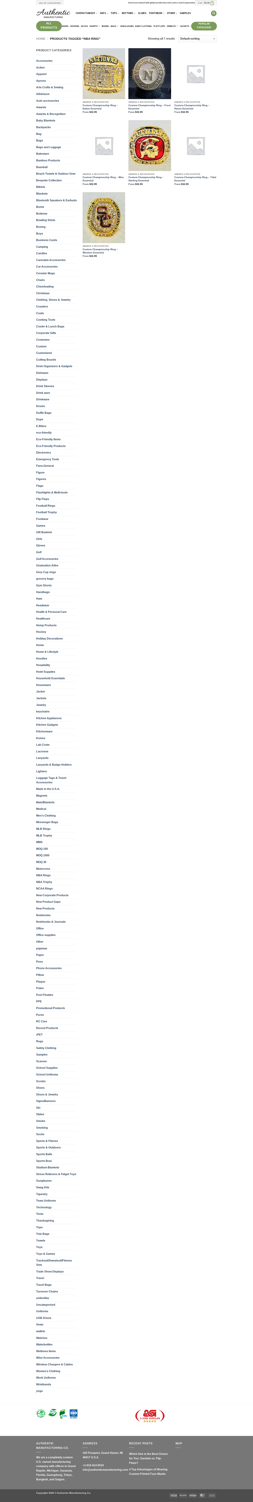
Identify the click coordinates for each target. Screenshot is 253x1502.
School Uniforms (47, 1074)
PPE (39, 1001)
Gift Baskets (44, 532)
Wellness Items (46, 1351)
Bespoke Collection (49, 180)
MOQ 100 (42, 848)
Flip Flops (159, 26)
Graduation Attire (47, 565)
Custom (41, 346)
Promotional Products (50, 1008)
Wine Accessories (48, 1357)
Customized (44, 352)
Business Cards (46, 240)
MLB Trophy (44, 835)
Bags (113, 26)
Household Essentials (50, 678)
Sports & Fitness (47, 1140)
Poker (40, 988)
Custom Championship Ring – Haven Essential (192, 107)
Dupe (39, 419)
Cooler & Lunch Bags (50, 326)
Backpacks (43, 127)
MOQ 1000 (42, 855)
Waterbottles (44, 1344)
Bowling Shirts (45, 220)
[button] (206, 3)
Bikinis (105, 26)
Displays (42, 379)
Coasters (42, 306)
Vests (39, 1324)
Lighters (41, 771)
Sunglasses (127, 26)
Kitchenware (44, 731)
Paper (40, 955)
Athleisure (43, 94)
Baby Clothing (143, 26)
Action (40, 67)
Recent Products (47, 1028)
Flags (39, 485)
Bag (38, 133)
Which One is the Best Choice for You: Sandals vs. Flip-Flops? (148, 1458)
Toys (39, 1247)
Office (40, 928)
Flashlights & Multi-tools (52, 492)
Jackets (184, 26)
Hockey (41, 631)
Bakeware (42, 153)
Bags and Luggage (48, 147)
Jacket (40, 691)
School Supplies (47, 1067)
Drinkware (42, 399)
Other (171, 13)
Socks (84, 26)
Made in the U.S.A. (48, 788)
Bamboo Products (48, 160)
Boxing (41, 226)
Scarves (41, 1061)
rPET (39, 1034)
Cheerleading (45, 286)
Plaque (40, 981)
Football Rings (45, 505)
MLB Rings (43, 828)
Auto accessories (47, 100)
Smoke (40, 1121)
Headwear (42, 605)
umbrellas (42, 1298)
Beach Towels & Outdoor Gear (56, 173)
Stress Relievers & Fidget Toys (56, 1174)
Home (40, 38)
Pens (39, 961)
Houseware (43, 685)
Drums (40, 406)
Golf (38, 552)
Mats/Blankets (45, 802)
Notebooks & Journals (51, 921)
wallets (40, 1331)
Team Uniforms (46, 1200)
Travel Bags (44, 1284)
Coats (40, 313)
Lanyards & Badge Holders (54, 764)
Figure (40, 472)
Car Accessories (47, 266)
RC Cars (41, 1021)
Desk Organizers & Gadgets (54, 366)
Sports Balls (44, 1154)
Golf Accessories (47, 558)
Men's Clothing (46, 815)
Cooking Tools (45, 319)
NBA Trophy (44, 882)
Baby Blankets (45, 120)
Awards (41, 107)
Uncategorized (45, 1304)
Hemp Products (46, 625)
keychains (43, 711)
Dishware (42, 372)
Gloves (40, 545)
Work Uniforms (46, 1377)
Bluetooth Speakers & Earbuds (56, 200)
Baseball (42, 167)
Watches (41, 1337)
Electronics (43, 452)
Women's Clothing (48, 1371)
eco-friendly (44, 432)
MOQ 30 (41, 862)
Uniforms (42, 1311)
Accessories (44, 60)
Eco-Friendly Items (48, 439)
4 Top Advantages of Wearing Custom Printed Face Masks (148, 1471)
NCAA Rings (44, 888)
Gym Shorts (44, 585)
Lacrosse (42, 751)
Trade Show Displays (50, 1271)
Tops (114, 13)
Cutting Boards (46, 359)
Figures (41, 479)
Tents (39, 1213)
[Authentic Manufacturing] (53, 13)
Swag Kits (42, 1187)
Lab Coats (43, 744)
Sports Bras (44, 1160)
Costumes (43, 339)
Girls (39, 538)
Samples (185, 13)
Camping (42, 246)
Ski (38, 1107)
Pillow (40, 974)
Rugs (39, 1041)
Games (40, 525)
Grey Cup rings (46, 572)
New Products (45, 908)
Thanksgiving (45, 1220)
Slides (142, 13)
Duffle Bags (43, 412)
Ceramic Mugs (45, 273)
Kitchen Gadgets (47, 724)
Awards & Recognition (51, 114)
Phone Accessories (49, 968)
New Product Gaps (48, 901)
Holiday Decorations (49, 638)
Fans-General (45, 465)
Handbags (43, 592)
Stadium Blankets (47, 1167)
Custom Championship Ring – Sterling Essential (146, 179)
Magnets (41, 795)
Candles (41, 253)
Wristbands (43, 1384)
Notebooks (43, 915)
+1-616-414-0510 (93, 1465)
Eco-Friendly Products (51, 446)
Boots (40, 206)
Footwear (155, 13)
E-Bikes (41, 426)
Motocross (43, 868)
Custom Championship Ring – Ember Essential (100, 107)
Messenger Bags (47, 822)
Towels (40, 1240)
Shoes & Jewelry (47, 1094)
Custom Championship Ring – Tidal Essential (195, 179)
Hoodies (74, 26)
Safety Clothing (46, 1048)
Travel (40, 1278)
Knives (40, 738)
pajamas (41, 948)
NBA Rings (43, 875)
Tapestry (42, 1194)
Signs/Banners (46, 1101)
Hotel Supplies (45, 671)
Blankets (42, 193)
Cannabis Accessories (51, 260)
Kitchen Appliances (49, 718)
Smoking (42, 1127)
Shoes (65, 26)
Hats (103, 13)
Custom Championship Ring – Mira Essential (103, 179)
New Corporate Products (52, 895)
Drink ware (43, 392)
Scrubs (41, 1081)
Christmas (43, 293)
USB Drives (43, 1318)
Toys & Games (45, 1253)
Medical (41, 808)
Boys (39, 233)
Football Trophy (46, 512)
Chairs (40, 280)
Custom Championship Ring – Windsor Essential (100, 251)
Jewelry (171, 26)
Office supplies (46, 935)
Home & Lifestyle (47, 651)
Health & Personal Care (51, 611)
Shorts (93, 26)
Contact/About (85, 13)
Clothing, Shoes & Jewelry (53, 299)
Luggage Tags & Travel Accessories (51, 780)
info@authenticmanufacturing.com (105, 1469)
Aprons (41, 80)
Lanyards (42, 758)
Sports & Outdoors (48, 1147)
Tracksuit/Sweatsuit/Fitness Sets (54, 1262)
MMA (39, 842)
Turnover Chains (47, 1291)
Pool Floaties (44, 994)
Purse (40, 1014)
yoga (39, 1390)
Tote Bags (42, 1233)
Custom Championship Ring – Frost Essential (149, 107)
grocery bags (45, 578)
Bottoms (127, 13)
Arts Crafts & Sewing (49, 87)
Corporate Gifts (46, 333)
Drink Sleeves (45, 386)
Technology (44, 1207)
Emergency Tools (47, 459)
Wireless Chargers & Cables (54, 1364)
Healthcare (43, 618)
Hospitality (43, 665)
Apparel (41, 74)
